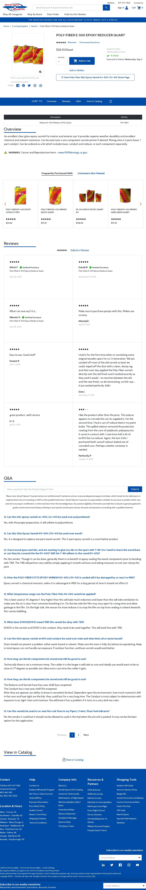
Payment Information (38, 802)
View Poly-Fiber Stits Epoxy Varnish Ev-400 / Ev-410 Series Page (96, 77)
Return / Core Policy (37, 814)
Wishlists (111, 3)
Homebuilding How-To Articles (97, 820)
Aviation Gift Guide (125, 785)
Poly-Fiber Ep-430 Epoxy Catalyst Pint (18, 211)
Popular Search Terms (97, 830)
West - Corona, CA (8, 812)
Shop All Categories (12, 14)
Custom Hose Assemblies (128, 802)
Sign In (121, 7)
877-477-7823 (124, 3)
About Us (62, 785)
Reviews (66, 101)
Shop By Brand (34, 14)
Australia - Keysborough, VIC (12, 839)
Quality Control (35, 810)
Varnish (34, 26)
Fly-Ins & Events (95, 814)
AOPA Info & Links (95, 794)
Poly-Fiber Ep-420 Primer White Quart (53, 211)
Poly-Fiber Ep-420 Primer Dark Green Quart (124, 211)
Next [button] (140, 204)
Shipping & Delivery (37, 818)
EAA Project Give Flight (97, 806)
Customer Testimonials (68, 794)
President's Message (67, 818)
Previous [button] (5, 204)
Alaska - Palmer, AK (8, 832)
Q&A (78, 101)
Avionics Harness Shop (127, 789)
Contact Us (138, 3)
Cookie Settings (48, 868)
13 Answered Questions (89, 42)
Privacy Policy (54, 871)
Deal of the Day (123, 806)
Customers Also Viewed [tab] (91, 173)
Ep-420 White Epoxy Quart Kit (89, 211)
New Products (123, 814)
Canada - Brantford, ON (10, 836)
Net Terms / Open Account (41, 794)
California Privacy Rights (9, 868)
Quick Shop (20, 223)
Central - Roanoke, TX (9, 819)
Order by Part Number (75, 14)
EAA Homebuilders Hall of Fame (69, 804)
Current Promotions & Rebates (130, 798)
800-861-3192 (6, 792)
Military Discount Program (99, 826)
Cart (137, 7)
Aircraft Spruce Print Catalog (70, 789)
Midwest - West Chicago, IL (12, 822)
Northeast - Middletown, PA (12, 825)
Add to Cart (84, 60)
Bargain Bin (121, 794)
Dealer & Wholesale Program (41, 789)
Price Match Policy (37, 806)
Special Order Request (126, 818)
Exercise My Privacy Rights (30, 868)
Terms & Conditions (38, 822)
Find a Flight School (96, 810)
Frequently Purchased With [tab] (57, 173)
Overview (51, 101)
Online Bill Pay (35, 798)
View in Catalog (94, 101)
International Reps (66, 809)
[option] (28, 54)
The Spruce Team (66, 826)
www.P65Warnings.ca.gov (72, 152)
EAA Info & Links (94, 798)
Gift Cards (121, 810)
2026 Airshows (94, 790)
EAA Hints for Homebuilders (100, 802)
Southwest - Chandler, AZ (11, 815)
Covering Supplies (20, 26)
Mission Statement (66, 813)
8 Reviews (72, 42)
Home (6, 26)
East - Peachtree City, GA (11, 829)
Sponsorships (64, 822)
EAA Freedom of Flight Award (70, 798)
